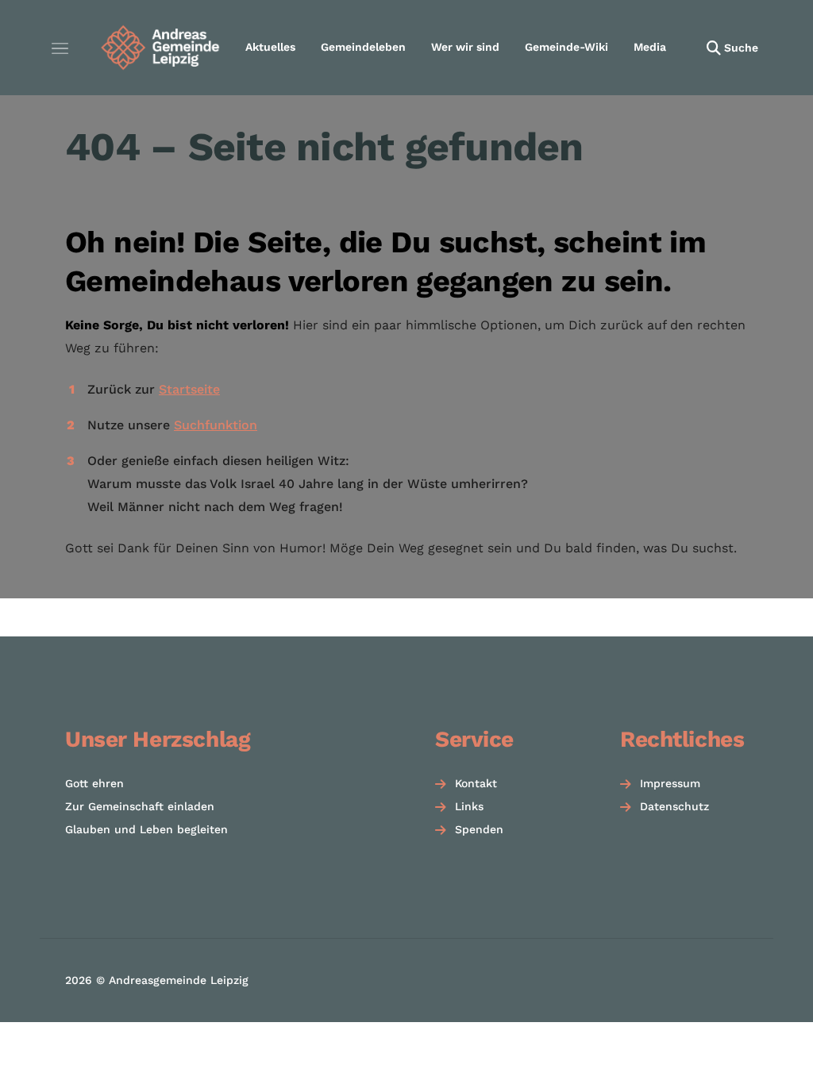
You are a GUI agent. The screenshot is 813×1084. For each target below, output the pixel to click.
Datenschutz (674, 806)
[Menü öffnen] (59, 47)
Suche (741, 47)
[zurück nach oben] (757, 1044)
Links (469, 806)
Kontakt (476, 783)
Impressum (670, 783)
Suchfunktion (215, 424)
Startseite (189, 389)
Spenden (479, 829)
